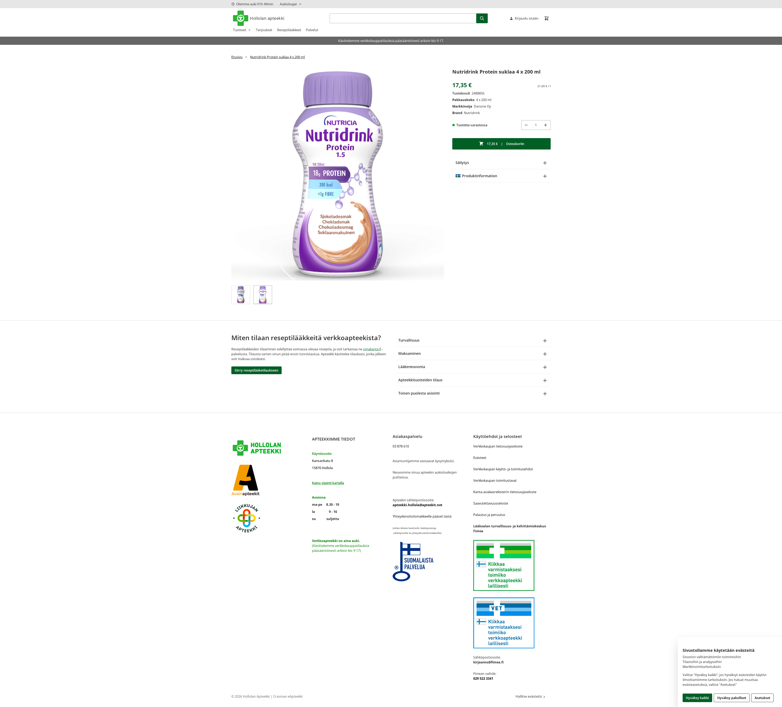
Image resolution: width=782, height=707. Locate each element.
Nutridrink (472, 113)
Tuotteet (239, 30)
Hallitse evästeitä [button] (529, 696)
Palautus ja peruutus (489, 514)
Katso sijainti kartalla (328, 483)
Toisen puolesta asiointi (419, 393)
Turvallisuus (409, 340)
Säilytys (462, 162)
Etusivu (237, 57)
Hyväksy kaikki (697, 698)
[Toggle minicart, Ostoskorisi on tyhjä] (546, 18)
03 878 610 (401, 446)
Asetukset (762, 698)
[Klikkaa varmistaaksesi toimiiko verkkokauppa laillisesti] (512, 565)
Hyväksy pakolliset (731, 698)
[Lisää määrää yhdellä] (546, 125)
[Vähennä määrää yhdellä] (526, 125)
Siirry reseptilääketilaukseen (256, 370)
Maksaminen (409, 353)
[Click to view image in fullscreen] (337, 174)
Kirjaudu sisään (526, 18)
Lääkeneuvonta (411, 366)
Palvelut (312, 30)
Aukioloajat (288, 4)
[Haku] (482, 18)
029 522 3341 (483, 678)
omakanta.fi (372, 349)
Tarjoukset (264, 30)
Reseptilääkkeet (289, 30)
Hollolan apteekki (267, 18)
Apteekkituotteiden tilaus (420, 379)
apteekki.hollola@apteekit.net (417, 505)
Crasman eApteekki (288, 696)
